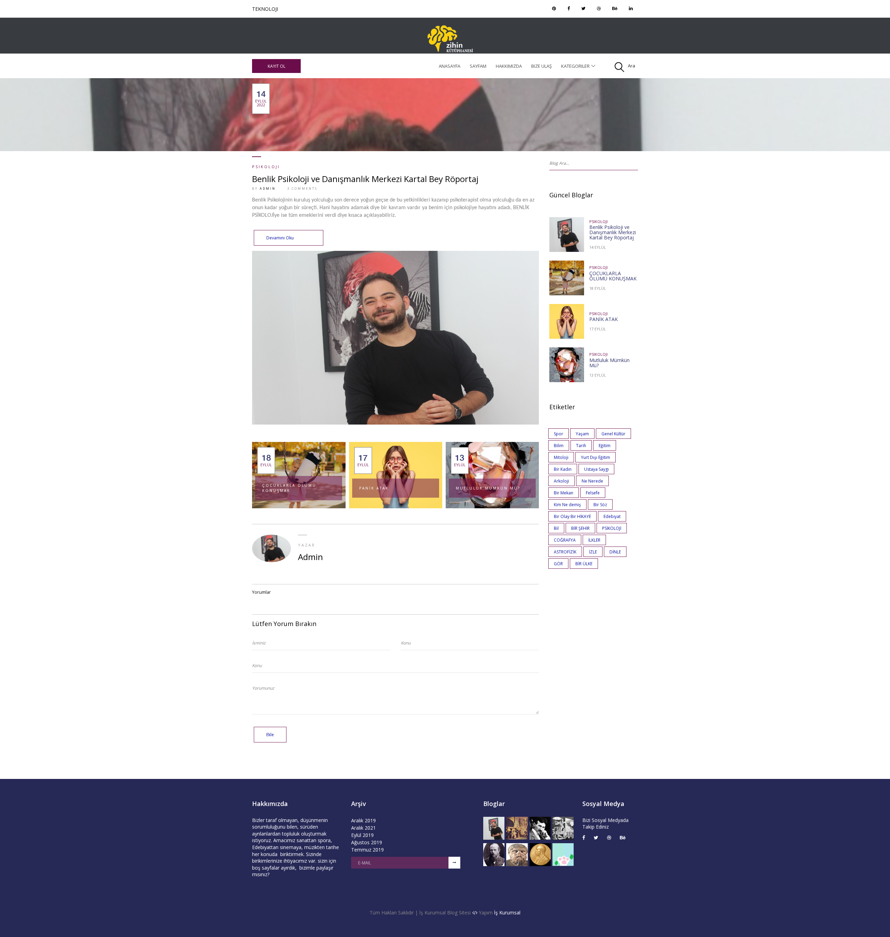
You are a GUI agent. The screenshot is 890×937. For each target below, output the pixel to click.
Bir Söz (600, 505)
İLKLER (594, 540)
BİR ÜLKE (583, 564)
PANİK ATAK (374, 488)
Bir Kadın (563, 469)
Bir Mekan (563, 493)
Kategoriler (575, 66)
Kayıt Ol (276, 66)
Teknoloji (265, 9)
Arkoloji (561, 481)
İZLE (593, 552)
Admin (268, 188)
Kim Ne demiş (567, 505)
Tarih (581, 446)
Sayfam (478, 66)
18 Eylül (597, 288)
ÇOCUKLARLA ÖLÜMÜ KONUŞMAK (289, 488)
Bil (556, 528)
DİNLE (615, 552)
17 (363, 460)
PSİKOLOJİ (611, 528)
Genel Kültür (613, 434)
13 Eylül (597, 375)
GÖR (558, 564)
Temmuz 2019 (367, 849)
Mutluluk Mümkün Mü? (488, 488)
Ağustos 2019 (366, 842)
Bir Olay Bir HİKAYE (572, 516)
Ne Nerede (592, 481)
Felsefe (593, 493)
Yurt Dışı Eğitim (595, 457)
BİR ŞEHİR (580, 528)
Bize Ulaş (541, 66)
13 (460, 460)
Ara (631, 66)
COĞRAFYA (565, 540)
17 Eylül (597, 328)
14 (261, 98)
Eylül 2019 (362, 835)
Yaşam (582, 434)
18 (266, 460)
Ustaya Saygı (596, 469)
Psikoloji (266, 166)
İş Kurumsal (507, 912)
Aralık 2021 (363, 827)
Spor (558, 434)
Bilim (559, 446)
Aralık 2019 (363, 820)
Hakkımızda (509, 66)
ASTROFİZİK (565, 552)
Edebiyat (612, 516)
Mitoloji (561, 457)
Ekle (270, 735)
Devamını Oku (280, 238)
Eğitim (604, 446)
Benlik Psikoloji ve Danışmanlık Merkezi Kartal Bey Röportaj (365, 178)
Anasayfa (449, 66)
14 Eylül (597, 247)
